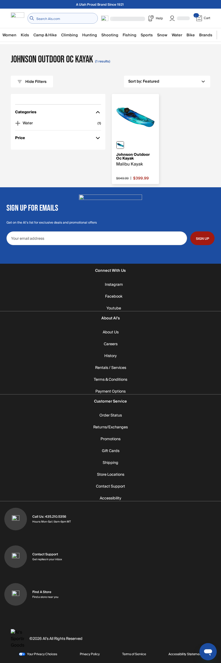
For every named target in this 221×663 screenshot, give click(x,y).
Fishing (129, 35)
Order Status (110, 415)
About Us (111, 332)
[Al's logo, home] (17, 18)
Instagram (114, 284)
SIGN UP (202, 238)
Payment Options (110, 391)
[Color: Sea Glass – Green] (120, 145)
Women (9, 35)
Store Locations (110, 474)
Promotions (110, 439)
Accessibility (110, 498)
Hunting (89, 35)
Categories (25, 113)
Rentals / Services (110, 368)
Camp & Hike (45, 35)
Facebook (113, 296)
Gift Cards (110, 451)
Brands (205, 35)
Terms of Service (134, 654)
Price (22, 139)
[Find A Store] (15, 594)
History (110, 356)
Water (177, 35)
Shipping (110, 462)
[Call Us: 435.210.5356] (15, 519)
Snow (162, 35)
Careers (111, 344)
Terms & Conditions (110, 379)
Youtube (113, 308)
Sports (147, 35)
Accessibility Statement (185, 654)
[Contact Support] (15, 556)
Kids (25, 35)
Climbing (69, 35)
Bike (191, 35)
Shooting (109, 35)
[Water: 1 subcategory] (17, 123)
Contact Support (110, 486)
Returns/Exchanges (110, 427)
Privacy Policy (90, 654)
